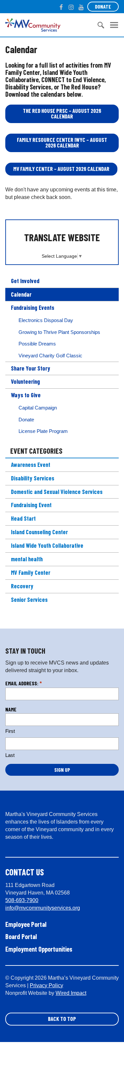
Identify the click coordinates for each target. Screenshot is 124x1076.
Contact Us (24, 872)
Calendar (21, 294)
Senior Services (29, 599)
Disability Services (32, 478)
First (10, 731)
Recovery (22, 586)
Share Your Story (30, 368)
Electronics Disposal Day (46, 320)
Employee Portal (26, 924)
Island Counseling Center (39, 532)
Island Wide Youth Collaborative (47, 545)
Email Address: (23, 683)
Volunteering (25, 381)
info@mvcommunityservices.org (42, 908)
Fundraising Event (31, 504)
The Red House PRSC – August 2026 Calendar (62, 113)
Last (10, 755)
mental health (27, 559)
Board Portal (21, 936)
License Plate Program (43, 431)
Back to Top (62, 1018)
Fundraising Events (32, 307)
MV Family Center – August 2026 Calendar (61, 168)
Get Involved (25, 280)
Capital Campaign (38, 407)
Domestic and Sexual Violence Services (57, 491)
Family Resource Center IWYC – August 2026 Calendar (62, 142)
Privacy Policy (46, 985)
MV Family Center (30, 572)
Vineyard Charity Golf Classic (50, 355)
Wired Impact (71, 993)
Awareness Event (30, 464)
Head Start (23, 518)
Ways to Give (26, 395)
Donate (103, 6)
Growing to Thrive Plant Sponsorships (59, 332)
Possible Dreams (37, 343)
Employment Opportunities (38, 949)
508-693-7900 (21, 900)
